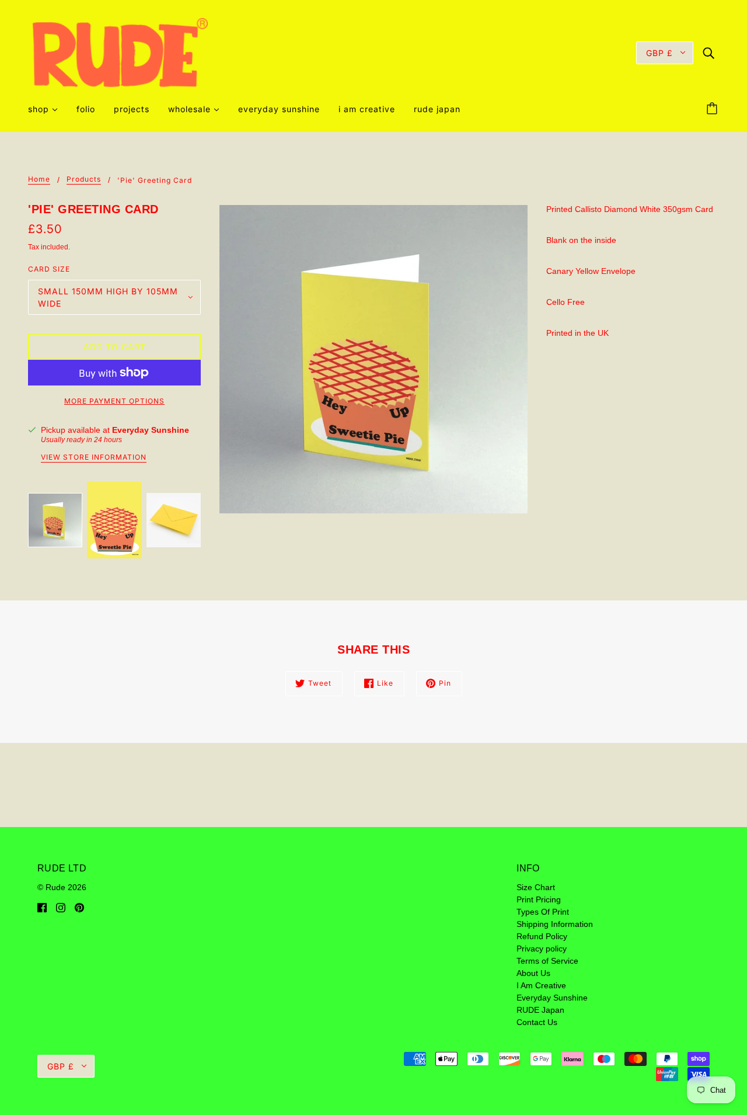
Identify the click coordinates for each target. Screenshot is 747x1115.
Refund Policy (541, 936)
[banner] (120, 52)
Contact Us (536, 1022)
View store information (93, 457)
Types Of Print (542, 911)
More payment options (114, 401)
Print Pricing (538, 899)
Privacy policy (541, 948)
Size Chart (535, 887)
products (84, 179)
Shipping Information (554, 924)
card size (49, 269)
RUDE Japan (540, 1010)
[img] (708, 52)
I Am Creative (541, 985)
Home (39, 179)
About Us (533, 973)
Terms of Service (547, 960)
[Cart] (713, 109)
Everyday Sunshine (150, 430)
